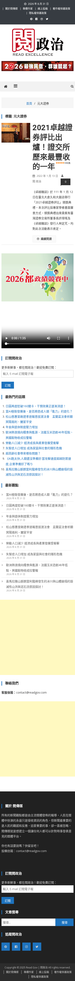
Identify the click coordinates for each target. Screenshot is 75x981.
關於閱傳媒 (11, 8)
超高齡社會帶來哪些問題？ (23, 453)
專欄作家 (28, 8)
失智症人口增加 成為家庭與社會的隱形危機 (34, 448)
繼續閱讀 (46, 239)
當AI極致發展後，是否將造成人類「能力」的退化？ (39, 411)
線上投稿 (43, 8)
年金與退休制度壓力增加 (22, 427)
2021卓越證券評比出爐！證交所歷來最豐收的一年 (52, 147)
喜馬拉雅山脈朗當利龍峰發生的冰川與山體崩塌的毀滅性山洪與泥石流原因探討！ (39, 584)
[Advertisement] (37, 637)
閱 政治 (36, 181)
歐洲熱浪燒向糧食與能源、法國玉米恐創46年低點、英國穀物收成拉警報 (37, 567)
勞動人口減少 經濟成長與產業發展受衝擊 (32, 443)
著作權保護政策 (61, 8)
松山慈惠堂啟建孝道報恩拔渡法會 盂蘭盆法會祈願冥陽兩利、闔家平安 (39, 529)
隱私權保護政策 (37, 13)
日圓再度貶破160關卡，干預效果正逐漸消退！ (36, 406)
